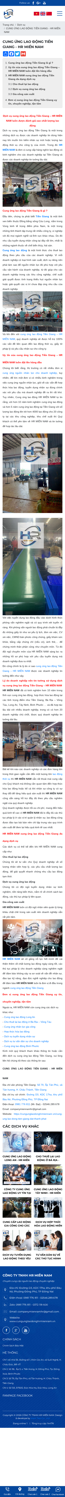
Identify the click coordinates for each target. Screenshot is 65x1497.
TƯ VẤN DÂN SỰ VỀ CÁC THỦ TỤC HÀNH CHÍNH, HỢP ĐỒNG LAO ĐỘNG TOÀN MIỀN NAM (48, 1256)
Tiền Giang (42, 216)
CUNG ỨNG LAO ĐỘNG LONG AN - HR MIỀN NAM (17, 1158)
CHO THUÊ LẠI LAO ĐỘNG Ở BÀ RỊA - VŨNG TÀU (48, 1158)
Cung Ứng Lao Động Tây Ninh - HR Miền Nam (48, 1191)
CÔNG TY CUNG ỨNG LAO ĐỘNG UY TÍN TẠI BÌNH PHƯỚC (17, 1191)
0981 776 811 (22, 1104)
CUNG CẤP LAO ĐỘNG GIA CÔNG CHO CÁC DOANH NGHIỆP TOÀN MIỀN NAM (17, 1224)
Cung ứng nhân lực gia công (19, 1026)
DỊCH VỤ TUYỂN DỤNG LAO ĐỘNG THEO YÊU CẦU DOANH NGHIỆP (17, 1256)
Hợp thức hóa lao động (16, 1031)
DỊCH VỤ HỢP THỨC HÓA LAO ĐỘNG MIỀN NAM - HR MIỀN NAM (48, 1224)
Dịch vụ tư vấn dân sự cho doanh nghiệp (26, 1041)
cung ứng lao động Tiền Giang (27, 988)
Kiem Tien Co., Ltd (40, 1418)
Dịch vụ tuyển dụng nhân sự (19, 1036)
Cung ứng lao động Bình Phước (21, 1046)
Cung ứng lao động (15, 250)
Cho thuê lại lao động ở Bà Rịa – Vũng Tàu (27, 1021)
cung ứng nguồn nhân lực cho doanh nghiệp (30, 373)
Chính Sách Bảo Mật (13, 1345)
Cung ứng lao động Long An (19, 1017)
